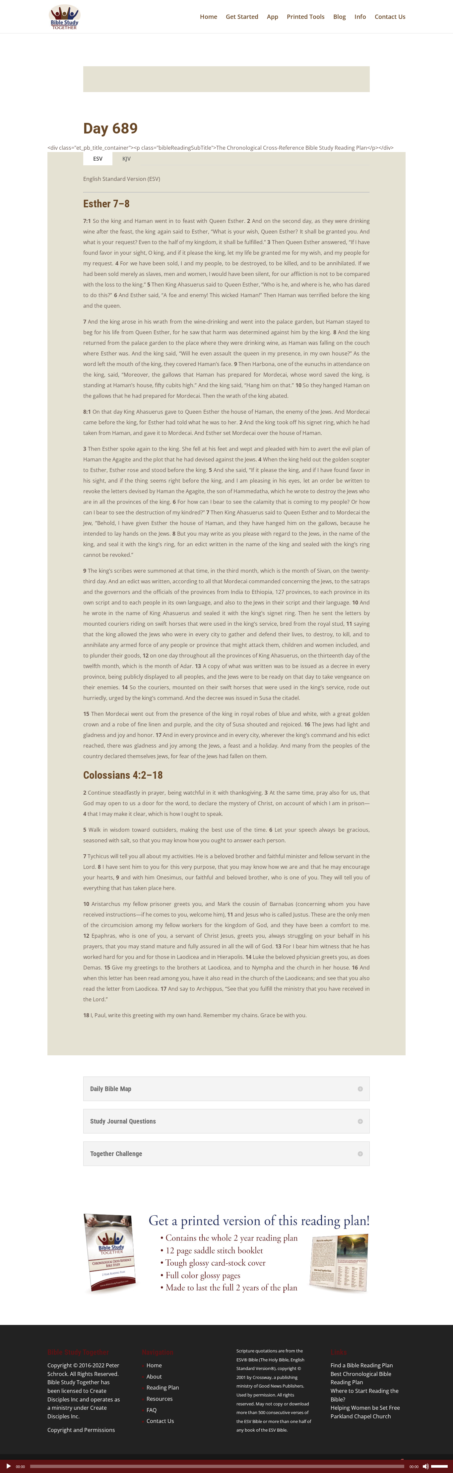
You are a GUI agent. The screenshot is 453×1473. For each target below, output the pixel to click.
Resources (160, 1398)
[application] (226, 1466)
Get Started (242, 17)
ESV (97, 158)
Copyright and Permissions (81, 1430)
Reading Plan (163, 1387)
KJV (126, 158)
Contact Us (390, 17)
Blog (339, 17)
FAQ (152, 1410)
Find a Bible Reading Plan (362, 1365)
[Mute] (425, 1466)
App (272, 17)
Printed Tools (306, 17)
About (154, 1376)
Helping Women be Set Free (365, 1407)
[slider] (440, 1466)
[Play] (8, 1466)
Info (360, 17)
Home (208, 17)
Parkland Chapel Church (361, 1416)
